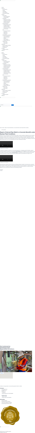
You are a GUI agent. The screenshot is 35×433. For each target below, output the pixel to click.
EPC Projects (5, 15)
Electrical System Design (7, 24)
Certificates (4, 11)
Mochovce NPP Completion (7, 45)
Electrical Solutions (5, 23)
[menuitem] (3, 50)
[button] (17, 169)
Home (3, 7)
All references (5, 47)
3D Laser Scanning (6, 22)
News (3, 127)
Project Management (7, 16)
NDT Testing (5, 42)
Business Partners (5, 46)
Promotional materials (6, 13)
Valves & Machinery (6, 82)
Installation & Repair (6, 25)
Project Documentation (7, 19)
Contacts (3, 48)
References (3, 44)
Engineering (4, 18)
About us (3, 8)
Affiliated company (5, 49)
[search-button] (12, 105)
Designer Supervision (7, 21)
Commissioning (6, 17)
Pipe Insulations (6, 39)
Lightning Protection (7, 26)
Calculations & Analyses (7, 20)
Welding (5, 83)
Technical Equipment (7, 81)
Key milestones (5, 9)
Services (3, 14)
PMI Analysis (5, 43)
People (4, 10)
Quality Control (5, 41)
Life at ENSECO (5, 12)
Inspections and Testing (7, 27)
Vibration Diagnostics (7, 40)
